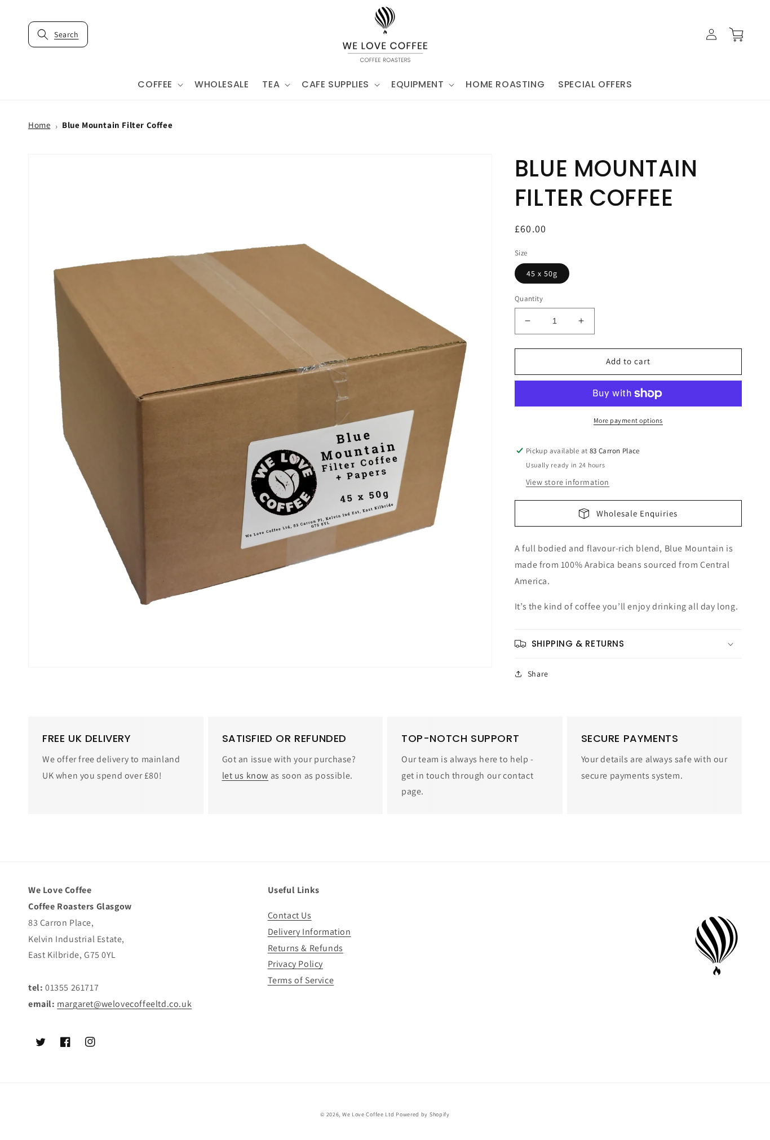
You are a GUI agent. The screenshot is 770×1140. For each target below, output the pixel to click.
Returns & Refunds (305, 948)
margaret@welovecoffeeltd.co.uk (124, 1004)
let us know (245, 775)
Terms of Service (301, 980)
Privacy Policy (295, 964)
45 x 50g (541, 273)
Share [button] (538, 674)
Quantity (529, 298)
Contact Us (290, 915)
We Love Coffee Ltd (368, 1114)
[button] (58, 34)
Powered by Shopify (423, 1114)
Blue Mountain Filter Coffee (117, 125)
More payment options (628, 420)
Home (39, 125)
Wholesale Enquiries (634, 513)
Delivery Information (309, 932)
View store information (567, 482)
